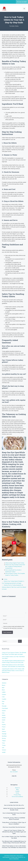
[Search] (20, 641)
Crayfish (4, 699)
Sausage (4, 733)
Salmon (4, 731)
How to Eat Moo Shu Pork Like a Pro (14, 805)
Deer (3, 701)
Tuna (3, 743)
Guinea (4, 710)
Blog (17, 789)
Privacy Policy (17, 794)
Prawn (3, 726)
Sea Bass (4, 736)
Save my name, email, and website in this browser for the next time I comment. (13, 627)
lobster (4, 715)
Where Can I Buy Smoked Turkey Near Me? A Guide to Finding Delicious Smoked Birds (15, 566)
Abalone (4, 683)
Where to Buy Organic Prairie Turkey (14, 563)
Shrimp (4, 738)
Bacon (3, 685)
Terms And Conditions (17, 796)
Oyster (3, 720)
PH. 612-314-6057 (22, 2)
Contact (17, 791)
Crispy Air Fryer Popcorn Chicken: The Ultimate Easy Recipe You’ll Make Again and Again (14, 832)
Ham (3, 713)
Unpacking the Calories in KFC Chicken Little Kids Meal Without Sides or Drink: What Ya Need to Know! (13, 670)
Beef (3, 687)
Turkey (5, 579)
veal (3, 747)
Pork (3, 722)
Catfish (3, 692)
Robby (17, 26)
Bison (3, 690)
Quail (3, 729)
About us (17, 787)
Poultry (4, 724)
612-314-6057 (14, 771)
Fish (3, 703)
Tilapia (4, 740)
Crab (3, 696)
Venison (4, 750)
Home (17, 793)
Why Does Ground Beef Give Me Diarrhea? (14, 827)
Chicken (4, 694)
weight (3, 752)
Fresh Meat (5, 708)
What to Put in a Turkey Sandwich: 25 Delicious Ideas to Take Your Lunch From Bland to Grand (14, 587)
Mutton (4, 717)
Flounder (4, 706)
